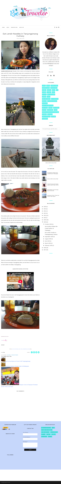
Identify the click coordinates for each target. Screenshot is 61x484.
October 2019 (48, 224)
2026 (45, 206)
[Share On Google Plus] (38, 352)
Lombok (44, 96)
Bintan (48, 85)
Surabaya (44, 114)
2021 (45, 217)
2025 (45, 208)
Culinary (49, 92)
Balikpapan (44, 103)
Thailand (53, 116)
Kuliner (44, 92)
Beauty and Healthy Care (47, 105)
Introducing (44, 436)
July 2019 (47, 241)
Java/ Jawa (50, 114)
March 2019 (48, 243)
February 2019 (48, 245)
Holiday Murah (54, 87)
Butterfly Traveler (7, 482)
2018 (45, 247)
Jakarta (50, 107)
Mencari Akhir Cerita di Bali (51, 162)
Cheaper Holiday (45, 87)
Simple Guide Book (46, 116)
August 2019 (48, 238)
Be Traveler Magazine (46, 427)
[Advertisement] (51, 263)
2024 (45, 211)
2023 (45, 213)
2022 (45, 215)
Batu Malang (56, 107)
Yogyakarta (44, 118)
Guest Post (44, 107)
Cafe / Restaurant (46, 98)
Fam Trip (48, 434)
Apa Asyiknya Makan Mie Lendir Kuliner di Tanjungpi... (51, 228)
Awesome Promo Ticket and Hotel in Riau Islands (53, 196)
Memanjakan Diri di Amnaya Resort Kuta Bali (52, 190)
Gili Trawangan (54, 98)
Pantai (48, 96)
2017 (45, 249)
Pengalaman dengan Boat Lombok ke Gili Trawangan (52, 173)
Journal (50, 436)
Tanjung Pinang (54, 85)
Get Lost (44, 94)
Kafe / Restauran (51, 94)
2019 (45, 222)
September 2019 (49, 236)
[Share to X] (34, 352)
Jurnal (43, 85)
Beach (53, 92)
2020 (45, 219)
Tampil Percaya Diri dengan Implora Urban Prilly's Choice (52, 184)
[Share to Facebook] (32, 352)
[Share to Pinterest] (36, 352)
